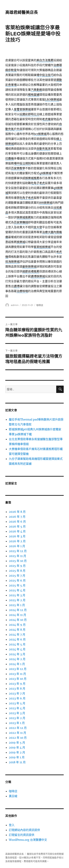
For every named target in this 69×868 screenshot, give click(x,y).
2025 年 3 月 (17, 595)
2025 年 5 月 (17, 585)
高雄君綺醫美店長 (21, 12)
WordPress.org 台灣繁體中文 (28, 840)
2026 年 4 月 (17, 531)
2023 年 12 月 (18, 669)
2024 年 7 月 (17, 634)
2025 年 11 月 (17, 556)
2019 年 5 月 (17, 742)
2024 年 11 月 (17, 615)
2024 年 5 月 (17, 644)
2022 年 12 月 (18, 728)
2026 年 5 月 (17, 526)
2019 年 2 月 (17, 752)
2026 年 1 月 (17, 546)
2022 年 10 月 (18, 737)
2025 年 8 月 (17, 570)
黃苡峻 (13, 796)
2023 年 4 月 (17, 708)
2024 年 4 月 (17, 649)
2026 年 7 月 (17, 516)
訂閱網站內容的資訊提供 (24, 830)
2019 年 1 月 (17, 757)
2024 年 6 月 (17, 639)
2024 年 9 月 (17, 624)
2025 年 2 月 (17, 600)
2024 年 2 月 (17, 659)
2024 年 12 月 (18, 610)
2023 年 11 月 (17, 674)
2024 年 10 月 (18, 620)
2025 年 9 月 (17, 565)
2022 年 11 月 (17, 733)
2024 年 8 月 (17, 629)
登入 (12, 825)
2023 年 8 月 (17, 688)
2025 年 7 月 (17, 575)
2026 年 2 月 (17, 541)
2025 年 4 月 (17, 590)
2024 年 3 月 (17, 654)
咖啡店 (39, 305)
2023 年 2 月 (17, 718)
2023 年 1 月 (17, 723)
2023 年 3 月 (17, 713)
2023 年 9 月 (17, 683)
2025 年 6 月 (17, 580)
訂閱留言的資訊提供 (21, 835)
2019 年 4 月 (17, 747)
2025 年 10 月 (18, 561)
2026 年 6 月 (17, 521)
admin (15, 305)
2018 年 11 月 (17, 762)
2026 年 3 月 (17, 536)
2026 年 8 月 (17, 511)
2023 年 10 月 (18, 678)
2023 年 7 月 (17, 693)
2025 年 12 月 (18, 551)
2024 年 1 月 (17, 664)
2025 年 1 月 (17, 605)
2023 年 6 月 (17, 698)
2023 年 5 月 (17, 703)
